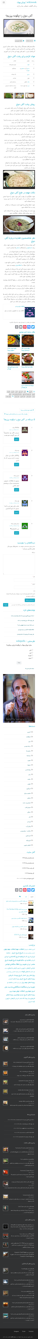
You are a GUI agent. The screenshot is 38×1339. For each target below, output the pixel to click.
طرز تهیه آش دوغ (27, 394)
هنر (30, 817)
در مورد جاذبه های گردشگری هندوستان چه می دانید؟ (23, 1303)
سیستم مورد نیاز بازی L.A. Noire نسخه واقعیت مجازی (22, 1243)
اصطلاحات (28, 737)
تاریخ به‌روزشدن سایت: (28, 878)
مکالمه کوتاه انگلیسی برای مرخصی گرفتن (25, 1038)
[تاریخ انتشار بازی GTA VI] (31, 937)
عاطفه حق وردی (18, 41)
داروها (29, 765)
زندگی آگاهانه (13, 1337)
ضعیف (29, 658)
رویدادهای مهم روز (28, 982)
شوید (28, 70)
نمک (28, 82)
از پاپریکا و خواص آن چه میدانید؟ (27, 1170)
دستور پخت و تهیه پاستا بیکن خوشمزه (26, 1090)
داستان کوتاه (26, 971)
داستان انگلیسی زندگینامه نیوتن (19, 926)
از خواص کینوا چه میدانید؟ (28, 1195)
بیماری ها (28, 751)
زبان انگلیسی (16, 982)
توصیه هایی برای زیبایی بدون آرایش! (26, 1206)
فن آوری (29, 788)
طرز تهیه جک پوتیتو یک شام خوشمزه (25, 634)
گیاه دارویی (31, 1001)
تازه (26, 896)
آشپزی (30, 392)
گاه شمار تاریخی (19, 998)
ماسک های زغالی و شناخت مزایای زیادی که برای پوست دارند (23, 1183)
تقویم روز (23, 964)
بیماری (29, 953)
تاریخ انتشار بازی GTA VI (20, 935)
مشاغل (29, 798)
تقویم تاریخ (17, 960)
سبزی (28, 68)
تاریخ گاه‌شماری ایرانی (12, 956)
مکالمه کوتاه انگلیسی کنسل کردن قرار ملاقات (25, 1029)
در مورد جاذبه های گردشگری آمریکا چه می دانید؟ (24, 1280)
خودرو (29, 760)
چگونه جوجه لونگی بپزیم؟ (27, 410)
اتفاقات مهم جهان (10, 949)
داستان (10, 968)
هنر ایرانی (17, 396)
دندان (18, 247)
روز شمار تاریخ (24, 975)
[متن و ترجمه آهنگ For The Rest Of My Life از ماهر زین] (31, 911)
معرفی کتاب (28, 807)
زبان (29, 774)
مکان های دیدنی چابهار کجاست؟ (27, 1269)
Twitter (23, 1331)
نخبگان (29, 812)
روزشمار (32, 975)
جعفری (22, 68)
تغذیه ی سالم (26, 960)
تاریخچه (22, 956)
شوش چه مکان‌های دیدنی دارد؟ (27, 1291)
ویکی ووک (27, 998)
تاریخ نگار (28, 956)
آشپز (16, 392)
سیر (28, 86)
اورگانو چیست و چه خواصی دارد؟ (27, 1159)
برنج (28, 74)
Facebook (31, 1331)
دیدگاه (33, 552)
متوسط (29, 655)
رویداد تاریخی (13, 975)
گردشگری (28, 836)
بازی (29, 741)
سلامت (29, 779)
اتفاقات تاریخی (28, 949)
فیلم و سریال (27, 793)
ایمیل (33, 584)
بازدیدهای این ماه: (29, 863)
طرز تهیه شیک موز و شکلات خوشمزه (26, 1101)
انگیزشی (33, 953)
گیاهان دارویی (27, 845)
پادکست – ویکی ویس (25, 831)
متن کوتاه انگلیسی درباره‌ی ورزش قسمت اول (16, 901)
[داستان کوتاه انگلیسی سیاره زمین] (31, 920)
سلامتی (16, 986)
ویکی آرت (28, 826)
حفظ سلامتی (14, 964)
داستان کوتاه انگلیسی (16, 972)
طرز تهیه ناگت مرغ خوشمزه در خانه (26, 620)
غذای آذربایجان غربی (17, 394)
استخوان (29, 247)
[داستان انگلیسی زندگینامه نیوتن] (31, 928)
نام (34, 576)
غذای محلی (28, 396)
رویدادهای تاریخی (14, 978)
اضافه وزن (18, 265)
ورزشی (29, 821)
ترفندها (29, 755)
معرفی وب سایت (27, 803)
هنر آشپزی (22, 396)
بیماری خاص (25, 953)
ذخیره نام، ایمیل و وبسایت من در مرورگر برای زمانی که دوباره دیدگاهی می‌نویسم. (20, 595)
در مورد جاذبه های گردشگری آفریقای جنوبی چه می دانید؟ (22, 1314)
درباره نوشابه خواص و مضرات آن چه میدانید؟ (24, 1148)
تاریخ (21, 952)
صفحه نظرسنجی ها (29, 668)
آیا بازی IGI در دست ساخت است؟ (27, 1234)
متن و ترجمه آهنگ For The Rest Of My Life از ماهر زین (17, 910)
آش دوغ (21, 392)
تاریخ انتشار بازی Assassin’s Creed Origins (24, 1252)
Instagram (16, 1331)
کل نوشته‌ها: (31, 873)
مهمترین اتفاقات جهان (23, 991)
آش (25, 392)
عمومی (29, 784)
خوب (30, 653)
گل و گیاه (28, 840)
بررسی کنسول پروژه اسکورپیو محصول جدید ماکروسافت (22, 1225)
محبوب (31, 896)
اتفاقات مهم (20, 949)
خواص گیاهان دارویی (28, 968)
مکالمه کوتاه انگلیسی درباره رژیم (27, 1046)
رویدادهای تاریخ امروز (27, 978)
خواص (7, 964)
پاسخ (16, 439)
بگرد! (5, 605)
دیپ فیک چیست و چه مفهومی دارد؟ (25, 625)
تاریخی (33, 960)
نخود (28, 64)
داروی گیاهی (17, 968)
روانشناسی (28, 770)
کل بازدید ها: (31, 868)
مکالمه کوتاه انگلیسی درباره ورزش (26, 629)
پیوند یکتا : (8, 396)
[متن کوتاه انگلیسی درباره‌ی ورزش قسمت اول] (31, 903)
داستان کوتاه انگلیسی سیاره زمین (19, 918)
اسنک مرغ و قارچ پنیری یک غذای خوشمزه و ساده (22, 616)
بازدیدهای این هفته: (29, 858)
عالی (30, 650)
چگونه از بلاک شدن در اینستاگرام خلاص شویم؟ (16, 414)
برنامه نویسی (27, 746)
